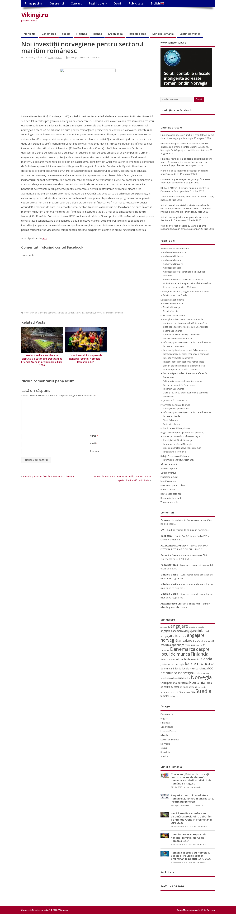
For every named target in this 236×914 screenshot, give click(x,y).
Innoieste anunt (169, 476)
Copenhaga (177, 644)
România (165, 752)
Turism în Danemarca (173, 388)
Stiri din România (163, 33)
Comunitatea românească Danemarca (181, 334)
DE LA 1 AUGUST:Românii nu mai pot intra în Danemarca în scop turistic (185, 189)
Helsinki (195, 659)
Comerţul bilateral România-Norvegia (181, 436)
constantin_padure (33, 57)
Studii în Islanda (170, 420)
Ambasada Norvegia (173, 264)
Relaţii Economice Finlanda (175, 456)
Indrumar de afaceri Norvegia (177, 444)
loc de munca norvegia (187, 670)
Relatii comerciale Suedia (175, 295)
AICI (44, 238)
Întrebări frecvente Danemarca (178, 357)
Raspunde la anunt (171, 497)
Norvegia (29, 33)
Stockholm (185, 692)
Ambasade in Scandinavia (175, 248)
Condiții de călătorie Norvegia (177, 440)
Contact (76, 3)
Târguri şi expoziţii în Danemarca (179, 385)
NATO (181, 678)
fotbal (164, 659)
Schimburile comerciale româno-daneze (182, 381)
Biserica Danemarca (173, 303)
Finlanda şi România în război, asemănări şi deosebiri (49, 476)
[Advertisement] (149, 17)
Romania (90, 312)
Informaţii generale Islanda (175, 404)
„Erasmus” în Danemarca (175, 400)
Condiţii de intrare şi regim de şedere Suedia (185, 291)
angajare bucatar (196, 627)
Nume (94, 435)
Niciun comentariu (92, 57)
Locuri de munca (190, 33)
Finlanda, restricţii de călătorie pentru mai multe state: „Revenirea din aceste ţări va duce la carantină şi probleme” (187, 162)
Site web (94, 451)
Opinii (117, 3)
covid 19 (201, 645)
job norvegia (177, 664)
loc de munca (197, 663)
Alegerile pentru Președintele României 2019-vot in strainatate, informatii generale (192, 798)
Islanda (97, 33)
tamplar (165, 696)
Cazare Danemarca (172, 330)
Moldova (173, 678)
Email (93, 443)
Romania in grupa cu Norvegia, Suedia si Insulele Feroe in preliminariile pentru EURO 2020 (191, 855)
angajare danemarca (172, 630)
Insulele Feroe (137, 33)
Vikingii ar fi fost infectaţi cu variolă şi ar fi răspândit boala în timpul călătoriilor (183, 227)
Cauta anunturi (169, 472)
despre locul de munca (185, 651)
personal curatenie (178, 682)
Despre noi (56, 3)
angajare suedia (190, 640)
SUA (193, 692)
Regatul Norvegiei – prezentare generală (183, 432)
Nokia (187, 678)
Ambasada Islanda (172, 260)
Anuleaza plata (169, 468)
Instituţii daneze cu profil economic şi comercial (186, 354)
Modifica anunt (169, 481)
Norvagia (79, 312)
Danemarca (48, 33)
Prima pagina (33, 3)
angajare (179, 626)
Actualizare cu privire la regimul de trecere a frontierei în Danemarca (184, 219)
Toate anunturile (169, 502)
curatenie (165, 650)
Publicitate (136, 3)
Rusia (209, 682)
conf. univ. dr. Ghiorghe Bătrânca (40, 312)
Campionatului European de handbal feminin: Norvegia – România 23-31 (85, 359)
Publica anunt (168, 489)
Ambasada (165, 627)
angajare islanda (173, 635)
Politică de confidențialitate (175, 428)
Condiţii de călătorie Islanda (177, 408)
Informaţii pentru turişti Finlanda (179, 459)
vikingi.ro (173, 696)
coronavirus (191, 645)
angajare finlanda (196, 631)
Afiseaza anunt (169, 464)
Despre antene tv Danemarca (177, 338)
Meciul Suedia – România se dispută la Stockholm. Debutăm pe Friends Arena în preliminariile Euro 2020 (42, 360)
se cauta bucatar (170, 686)
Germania (172, 659)
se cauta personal (188, 687)
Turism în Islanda (171, 424)
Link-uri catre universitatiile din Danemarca (184, 365)
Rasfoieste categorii (171, 493)
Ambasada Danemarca (174, 252)
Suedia (66, 33)
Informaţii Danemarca (173, 315)
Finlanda (81, 33)
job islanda (166, 664)
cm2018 (165, 644)
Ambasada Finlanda (173, 256)
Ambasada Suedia (172, 267)
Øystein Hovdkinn (114, 312)
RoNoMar (100, 312)
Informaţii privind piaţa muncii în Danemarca (185, 350)
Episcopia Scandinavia (172, 299)
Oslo (164, 683)
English (155, 3)
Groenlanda (115, 33)
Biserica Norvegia (171, 307)
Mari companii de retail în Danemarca (181, 369)
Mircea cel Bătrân (66, 312)
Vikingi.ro (34, 15)
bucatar (209, 640)
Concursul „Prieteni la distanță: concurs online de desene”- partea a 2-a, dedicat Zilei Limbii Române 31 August (191, 778)
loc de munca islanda (195, 668)
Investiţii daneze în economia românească (183, 361)
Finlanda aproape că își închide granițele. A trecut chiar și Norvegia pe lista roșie (187, 136)
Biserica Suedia (170, 311)
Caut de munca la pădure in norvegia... (188, 529)
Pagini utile (96, 3)
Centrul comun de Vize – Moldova (179, 287)
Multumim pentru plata (173, 485)
